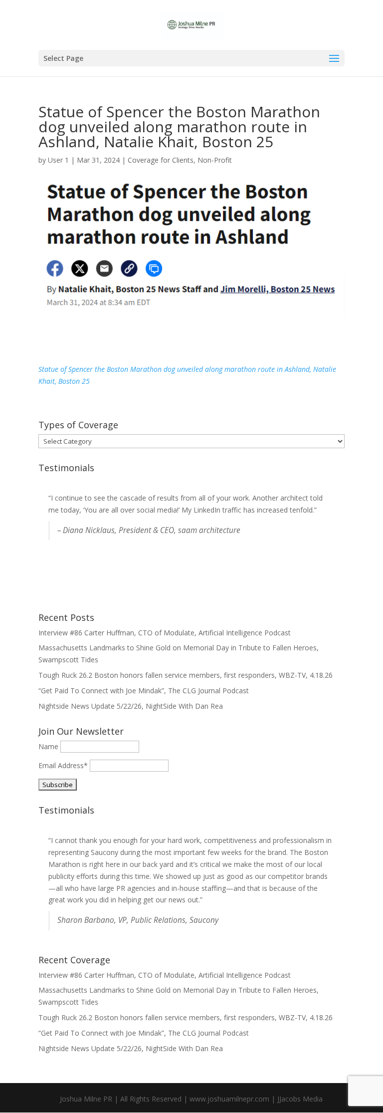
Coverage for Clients (160, 160)
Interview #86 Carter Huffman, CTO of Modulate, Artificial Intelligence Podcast (164, 632)
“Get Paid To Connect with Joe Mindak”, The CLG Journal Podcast (143, 690)
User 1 (58, 160)
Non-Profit (214, 160)
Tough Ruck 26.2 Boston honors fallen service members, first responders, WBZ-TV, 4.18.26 (185, 675)
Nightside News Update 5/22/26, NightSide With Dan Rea (130, 706)
